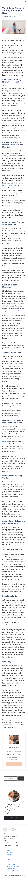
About (8, 850)
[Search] (21, 778)
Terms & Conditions (13, 866)
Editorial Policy (11, 868)
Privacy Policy (11, 864)
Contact (9, 854)
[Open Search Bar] (21, 1)
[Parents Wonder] (3, 1)
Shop (8, 859)
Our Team (10, 852)
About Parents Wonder (14, 818)
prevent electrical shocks (13, 311)
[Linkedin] (14, 764)
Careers (9, 857)
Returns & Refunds (12, 871)
